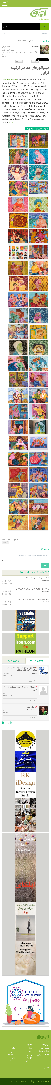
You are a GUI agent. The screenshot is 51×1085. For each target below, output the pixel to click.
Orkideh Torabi (9, 80)
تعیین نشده (6, 50)
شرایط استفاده (43, 1051)
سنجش (29, 1061)
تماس (47, 1057)
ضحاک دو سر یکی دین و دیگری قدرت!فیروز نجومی (20, 689)
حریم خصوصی (43, 1054)
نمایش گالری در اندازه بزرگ (37, 128)
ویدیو (29, 1054)
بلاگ (30, 1048)
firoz (35, 693)
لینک (30, 1051)
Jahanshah (35, 46)
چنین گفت (11, 1057)
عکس (13, 1048)
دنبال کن (5, 46)
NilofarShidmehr (31, 710)
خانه (35, 40)
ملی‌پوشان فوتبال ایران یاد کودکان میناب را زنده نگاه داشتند (22, 669)
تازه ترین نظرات (13, 660)
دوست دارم (17, 61)
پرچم (5, 542)
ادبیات (31, 717)
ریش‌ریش (31, 707)
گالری (30, 40)
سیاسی (30, 700)
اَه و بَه (12, 1061)
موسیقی (29, 1057)
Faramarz (34, 673)
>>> (11, 122)
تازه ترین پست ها (37, 660)
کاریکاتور (11, 1054)
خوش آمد (45, 1048)
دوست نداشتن (36, 61)
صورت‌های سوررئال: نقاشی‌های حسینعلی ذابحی (33, 599)
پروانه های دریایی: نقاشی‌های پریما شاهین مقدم (32, 588)
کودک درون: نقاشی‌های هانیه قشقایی (36, 578)
